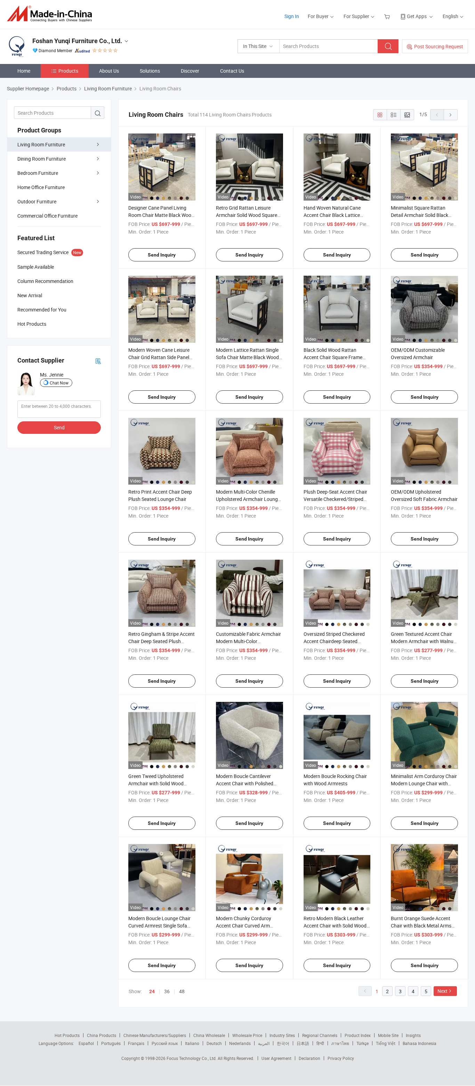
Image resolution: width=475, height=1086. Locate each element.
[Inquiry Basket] (388, 16)
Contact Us (232, 70)
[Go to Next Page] (450, 115)
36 (167, 991)
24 (152, 991)
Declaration (309, 1058)
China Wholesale (209, 1035)
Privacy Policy (341, 1058)
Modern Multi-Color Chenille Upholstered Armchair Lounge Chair (248, 499)
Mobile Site (388, 1035)
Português (111, 1043)
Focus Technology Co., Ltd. (192, 1058)
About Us (109, 70)
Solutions (150, 70)
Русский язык (165, 1043)
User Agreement (276, 1058)
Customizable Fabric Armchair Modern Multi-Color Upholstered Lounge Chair (248, 641)
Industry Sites (282, 1035)
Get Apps (417, 16)
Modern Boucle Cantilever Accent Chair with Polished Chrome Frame (244, 783)
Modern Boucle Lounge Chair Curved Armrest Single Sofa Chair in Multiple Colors (159, 925)
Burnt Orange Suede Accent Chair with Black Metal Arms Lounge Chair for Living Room (423, 925)
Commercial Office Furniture (47, 215)
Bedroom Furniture (37, 173)
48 (182, 991)
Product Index (358, 1035)
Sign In (291, 16)
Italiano (192, 1043)
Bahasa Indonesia (419, 1043)
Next (442, 991)
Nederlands (240, 1043)
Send (59, 427)
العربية (263, 1043)
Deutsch (214, 1043)
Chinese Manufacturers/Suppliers (154, 1035)
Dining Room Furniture (41, 158)
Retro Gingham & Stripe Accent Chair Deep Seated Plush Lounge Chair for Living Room (161, 641)
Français (136, 1043)
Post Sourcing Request (438, 46)
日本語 (303, 1043)
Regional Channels (319, 1035)
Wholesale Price (247, 1035)
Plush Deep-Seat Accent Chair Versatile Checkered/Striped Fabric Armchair (335, 499)
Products (68, 70)
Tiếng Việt (385, 1043)
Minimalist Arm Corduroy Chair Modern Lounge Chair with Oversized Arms (424, 783)
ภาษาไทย (340, 1043)
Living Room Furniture (41, 144)
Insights (413, 1035)
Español (86, 1043)
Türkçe (362, 1043)
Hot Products (67, 1035)
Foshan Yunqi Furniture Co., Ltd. (77, 40)
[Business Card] (98, 360)
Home (23, 70)
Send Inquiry (162, 255)
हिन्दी (320, 1043)
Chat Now (59, 383)
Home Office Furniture (41, 187)
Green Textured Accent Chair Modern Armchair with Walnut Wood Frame (423, 641)
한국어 (283, 1043)
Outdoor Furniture (36, 201)
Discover (190, 70)
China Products (101, 1035)
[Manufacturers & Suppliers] (51, 14)
